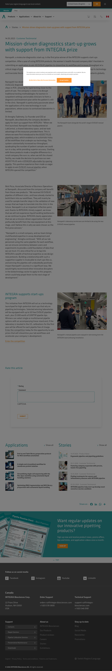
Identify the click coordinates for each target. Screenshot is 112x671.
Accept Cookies (64, 80)
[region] (56, 76)
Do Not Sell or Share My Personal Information (42, 80)
